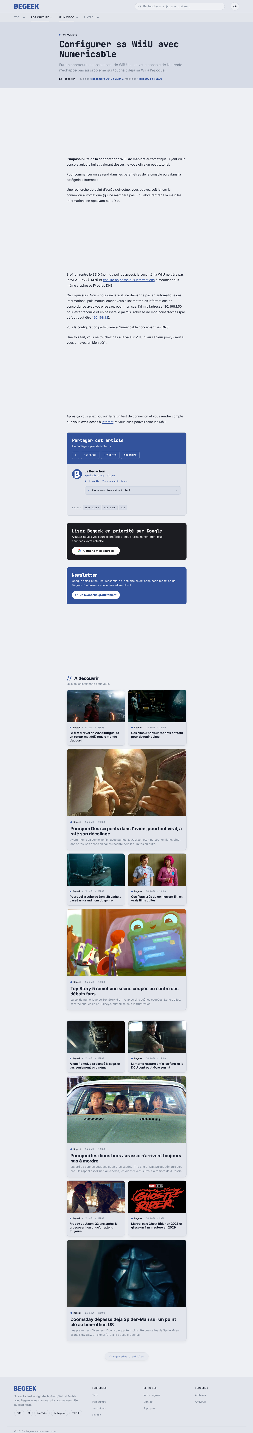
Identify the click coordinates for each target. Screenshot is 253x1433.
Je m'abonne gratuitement (98, 595)
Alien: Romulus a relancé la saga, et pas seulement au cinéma (95, 1065)
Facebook (90, 455)
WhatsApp (130, 455)
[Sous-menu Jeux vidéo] (76, 17)
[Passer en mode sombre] (235, 6)
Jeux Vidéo (92, 507)
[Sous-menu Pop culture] (51, 17)
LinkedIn (110, 455)
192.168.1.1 (100, 317)
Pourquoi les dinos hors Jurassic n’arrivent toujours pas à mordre (125, 1158)
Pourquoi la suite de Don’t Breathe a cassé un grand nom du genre (95, 898)
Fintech (90, 17)
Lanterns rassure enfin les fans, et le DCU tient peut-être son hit (157, 1065)
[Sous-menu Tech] (24, 17)
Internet (107, 422)
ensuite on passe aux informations (129, 280)
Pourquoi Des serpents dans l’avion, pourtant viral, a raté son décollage (126, 831)
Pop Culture (70, 35)
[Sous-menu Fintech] (98, 17)
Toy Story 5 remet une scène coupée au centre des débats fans (124, 991)
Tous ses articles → (114, 481)
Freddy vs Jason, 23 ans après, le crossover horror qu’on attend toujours (94, 1227)
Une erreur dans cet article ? (111, 490)
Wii (123, 507)
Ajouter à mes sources (98, 551)
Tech (18, 17)
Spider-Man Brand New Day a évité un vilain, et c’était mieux (156, 1396)
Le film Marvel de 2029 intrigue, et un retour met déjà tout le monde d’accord (94, 736)
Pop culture (40, 17)
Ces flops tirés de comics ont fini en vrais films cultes (157, 898)
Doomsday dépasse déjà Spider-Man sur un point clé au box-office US (123, 1322)
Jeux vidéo (66, 17)
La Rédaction (67, 78)
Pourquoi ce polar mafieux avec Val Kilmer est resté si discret (95, 1396)
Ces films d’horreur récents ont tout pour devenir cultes (157, 734)
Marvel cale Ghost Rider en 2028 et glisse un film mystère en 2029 (156, 1225)
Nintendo (110, 507)
